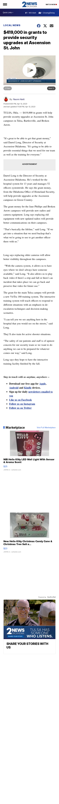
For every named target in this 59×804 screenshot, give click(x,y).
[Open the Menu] (4, 4)
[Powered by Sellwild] (51, 597)
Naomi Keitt (18, 99)
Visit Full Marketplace (46, 427)
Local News (11, 25)
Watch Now (51, 4)
